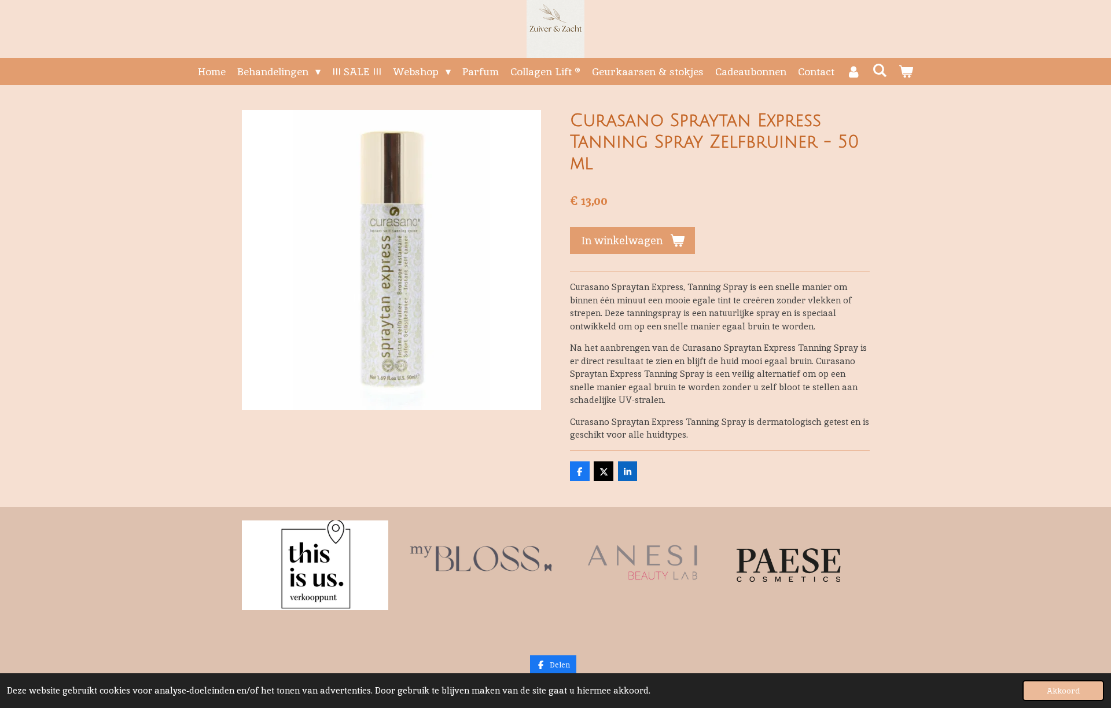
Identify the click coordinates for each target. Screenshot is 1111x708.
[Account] (853, 71)
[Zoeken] (880, 70)
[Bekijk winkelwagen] (906, 71)
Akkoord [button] (1063, 690)
